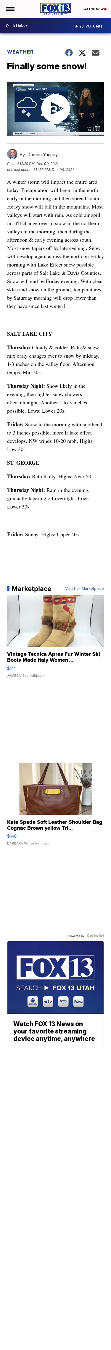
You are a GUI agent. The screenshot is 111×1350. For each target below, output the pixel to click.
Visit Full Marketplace (84, 589)
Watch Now (93, 9)
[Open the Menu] (9, 8)
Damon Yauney (42, 154)
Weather (20, 52)
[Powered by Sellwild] (95, 936)
